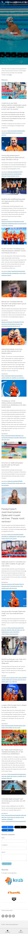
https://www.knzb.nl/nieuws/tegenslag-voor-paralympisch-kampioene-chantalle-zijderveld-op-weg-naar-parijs (13, 437)
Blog (10, 74)
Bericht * (3, 852)
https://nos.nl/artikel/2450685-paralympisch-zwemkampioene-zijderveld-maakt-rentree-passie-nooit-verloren (13, 536)
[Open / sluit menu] (25, 2)
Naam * (3, 837)
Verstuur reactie (7, 863)
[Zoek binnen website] (2, 2)
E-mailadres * (4, 845)
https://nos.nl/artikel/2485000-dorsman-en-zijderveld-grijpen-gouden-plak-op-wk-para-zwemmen (13, 483)
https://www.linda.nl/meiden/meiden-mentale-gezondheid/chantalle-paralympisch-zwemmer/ (13, 133)
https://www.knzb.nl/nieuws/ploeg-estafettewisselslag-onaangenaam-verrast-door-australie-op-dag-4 (13, 273)
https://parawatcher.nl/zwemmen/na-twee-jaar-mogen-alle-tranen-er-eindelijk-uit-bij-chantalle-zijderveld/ (13, 776)
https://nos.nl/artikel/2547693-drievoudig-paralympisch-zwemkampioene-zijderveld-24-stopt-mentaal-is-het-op (12, 174)
